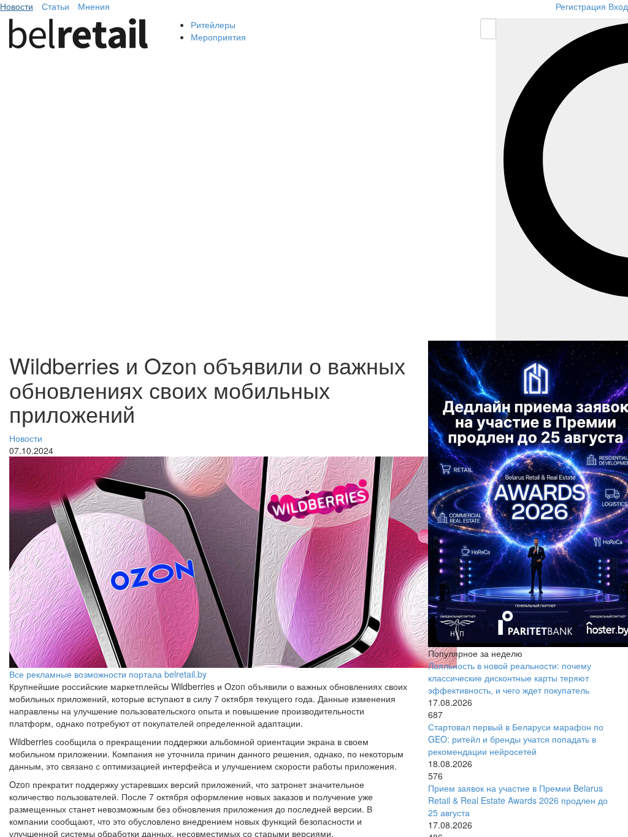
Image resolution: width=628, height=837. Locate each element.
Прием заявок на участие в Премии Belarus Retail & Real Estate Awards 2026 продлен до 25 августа (518, 800)
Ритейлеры (213, 24)
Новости (16, 6)
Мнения (94, 6)
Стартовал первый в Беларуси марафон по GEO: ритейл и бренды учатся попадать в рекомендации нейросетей (515, 739)
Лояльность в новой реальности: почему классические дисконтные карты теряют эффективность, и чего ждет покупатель (509, 677)
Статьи (55, 6)
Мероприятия (218, 37)
